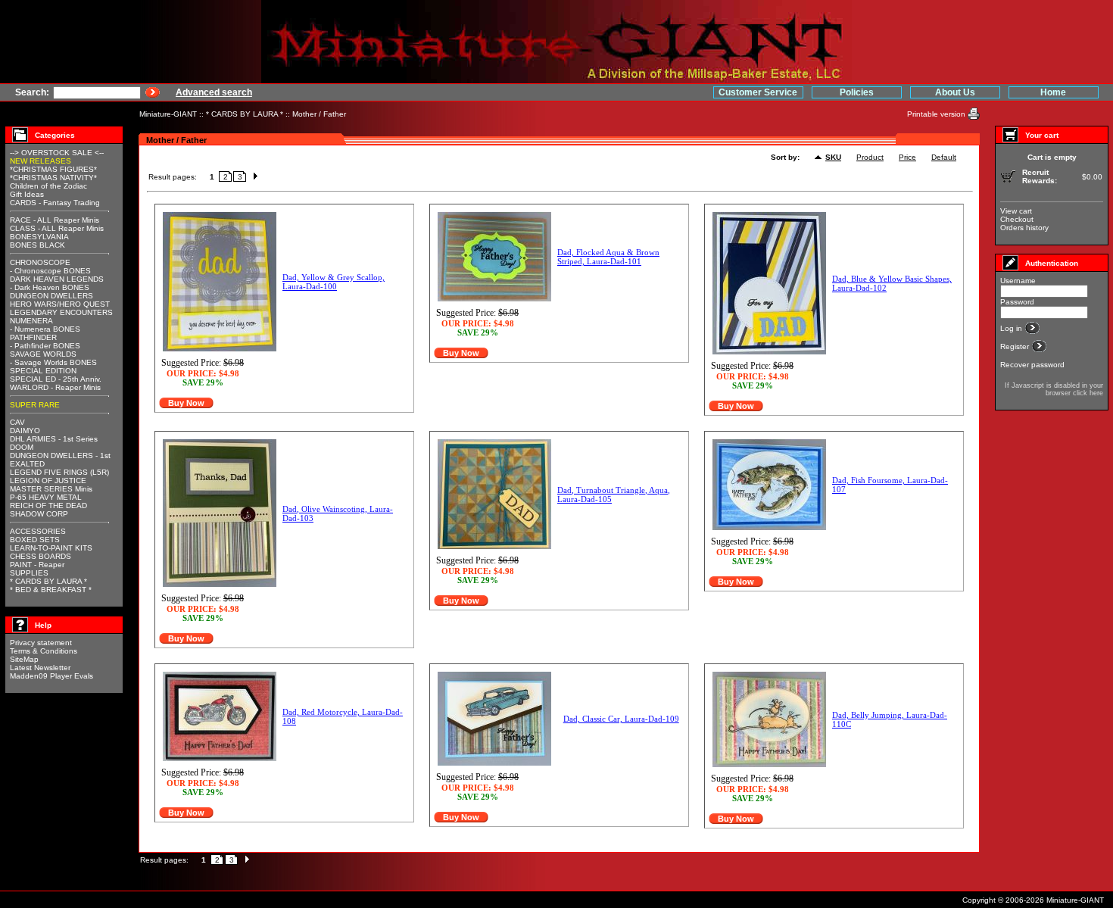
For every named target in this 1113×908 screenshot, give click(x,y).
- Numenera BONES (45, 329)
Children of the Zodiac (48, 186)
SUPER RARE (35, 405)
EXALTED (27, 464)
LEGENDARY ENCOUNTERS (61, 312)
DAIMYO (25, 430)
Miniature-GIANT (168, 114)
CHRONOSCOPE (40, 262)
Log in (1012, 328)
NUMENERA (31, 321)
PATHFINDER (33, 337)
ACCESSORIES (38, 531)
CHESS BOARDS (40, 556)
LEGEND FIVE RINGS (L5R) (59, 472)
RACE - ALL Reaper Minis (54, 220)
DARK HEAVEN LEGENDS (57, 279)
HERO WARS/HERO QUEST (60, 304)
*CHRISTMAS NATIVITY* (53, 177)
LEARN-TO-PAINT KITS (51, 548)
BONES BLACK (37, 245)
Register (1015, 346)
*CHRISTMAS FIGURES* (53, 169)
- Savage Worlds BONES (53, 362)
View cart (1016, 211)
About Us (955, 92)
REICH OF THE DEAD (48, 505)
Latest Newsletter (40, 667)
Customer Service (758, 92)
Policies (857, 92)
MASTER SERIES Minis (51, 489)
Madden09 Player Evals (51, 676)
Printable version (937, 114)
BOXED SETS (35, 539)
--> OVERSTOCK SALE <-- (57, 152)
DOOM (21, 447)
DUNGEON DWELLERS (51, 296)
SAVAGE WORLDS (43, 354)
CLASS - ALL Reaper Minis (57, 228)
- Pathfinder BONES (45, 346)
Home (1053, 92)
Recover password (1032, 364)
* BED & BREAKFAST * (51, 589)
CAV (17, 422)
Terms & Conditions (43, 651)
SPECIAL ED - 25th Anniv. (55, 379)
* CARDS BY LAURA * (244, 114)
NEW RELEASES (40, 161)
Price (907, 157)
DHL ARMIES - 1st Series (54, 439)
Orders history (1024, 227)
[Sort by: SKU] (820, 158)
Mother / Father (319, 114)
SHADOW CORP (39, 514)
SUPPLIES (29, 573)
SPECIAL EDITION (43, 371)
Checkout (1017, 219)
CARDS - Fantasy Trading (55, 202)
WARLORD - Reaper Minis (55, 387)
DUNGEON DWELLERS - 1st (60, 455)
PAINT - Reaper (37, 564)
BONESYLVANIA (39, 236)
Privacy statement (41, 642)
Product (870, 157)
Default (943, 157)
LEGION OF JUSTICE (48, 480)
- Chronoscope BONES (50, 271)
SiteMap (24, 659)
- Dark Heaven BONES (49, 287)
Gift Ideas (27, 194)
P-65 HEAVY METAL (46, 497)
